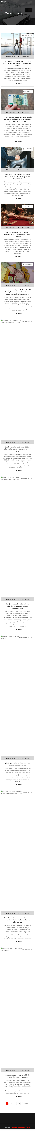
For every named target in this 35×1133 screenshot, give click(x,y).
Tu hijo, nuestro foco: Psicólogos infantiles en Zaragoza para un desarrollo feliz (17, 606)
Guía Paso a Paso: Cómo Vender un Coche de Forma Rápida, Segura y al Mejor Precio (17, 177)
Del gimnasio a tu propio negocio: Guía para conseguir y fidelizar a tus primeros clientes (17, 63)
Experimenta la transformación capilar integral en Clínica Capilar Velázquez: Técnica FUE (17, 920)
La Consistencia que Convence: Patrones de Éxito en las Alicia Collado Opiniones (17, 234)
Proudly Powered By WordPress (20, 1127)
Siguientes (25, 1103)
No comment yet (24, 56)
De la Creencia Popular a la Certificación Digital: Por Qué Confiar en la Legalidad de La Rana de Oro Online (18, 119)
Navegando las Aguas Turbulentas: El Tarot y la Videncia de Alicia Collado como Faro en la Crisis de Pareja (17, 292)
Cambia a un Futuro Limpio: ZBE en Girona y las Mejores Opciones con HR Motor (17, 449)
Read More (18, 83)
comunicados (11, 56)
